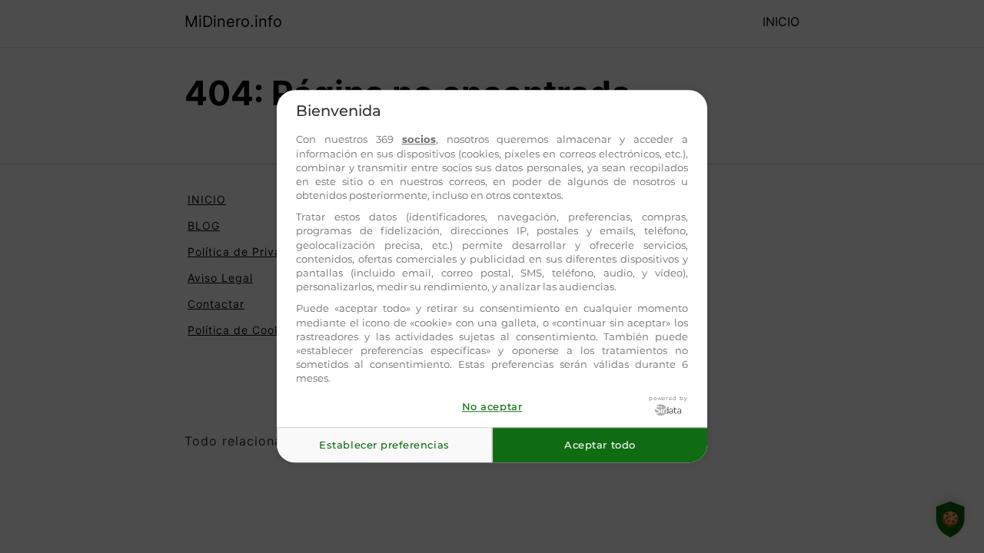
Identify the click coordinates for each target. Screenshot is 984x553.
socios (419, 140)
